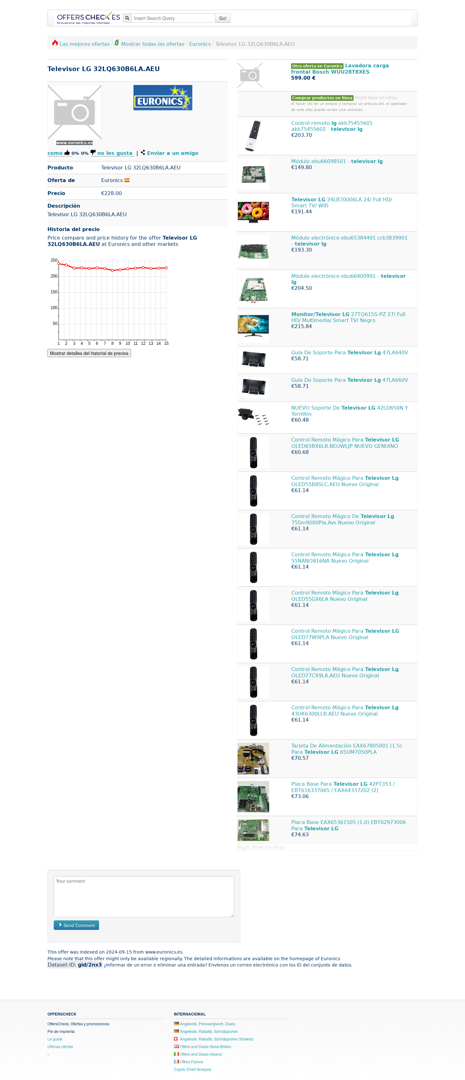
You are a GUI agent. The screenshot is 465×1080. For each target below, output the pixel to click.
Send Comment (78, 925)
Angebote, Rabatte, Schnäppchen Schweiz (216, 1038)
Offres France (191, 1061)
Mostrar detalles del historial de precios (89, 353)
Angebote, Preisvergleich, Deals (207, 1023)
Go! (222, 18)
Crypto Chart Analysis (192, 1069)
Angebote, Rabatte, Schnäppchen (208, 1031)
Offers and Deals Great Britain (205, 1046)
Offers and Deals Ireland (200, 1054)
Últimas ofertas (60, 1046)
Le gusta (54, 1038)
